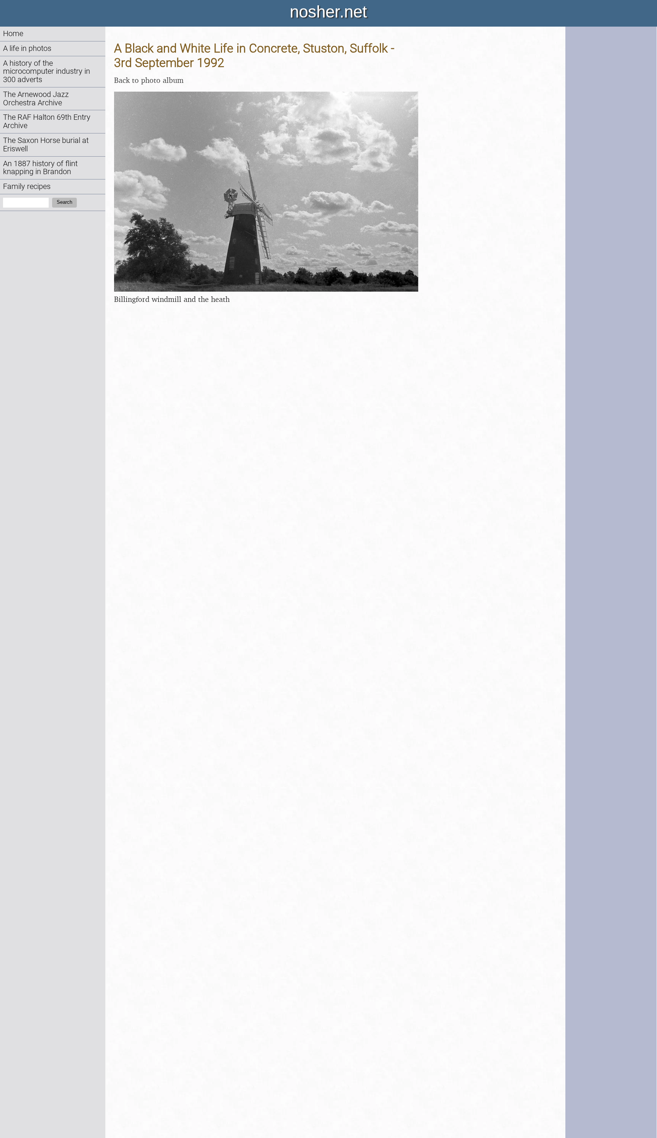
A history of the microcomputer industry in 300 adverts (46, 71)
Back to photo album (149, 80)
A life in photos (27, 48)
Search (64, 202)
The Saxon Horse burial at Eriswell (46, 144)
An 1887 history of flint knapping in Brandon (40, 167)
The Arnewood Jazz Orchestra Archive (36, 98)
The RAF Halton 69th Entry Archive (46, 121)
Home (13, 33)
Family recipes (27, 186)
